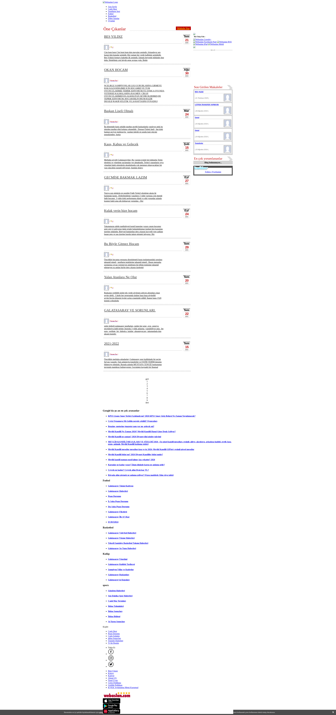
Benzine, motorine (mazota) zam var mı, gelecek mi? (131, 426)
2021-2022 (111, 343)
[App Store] (111, 703)
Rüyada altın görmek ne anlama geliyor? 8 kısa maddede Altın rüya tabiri (141, 475)
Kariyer (111, 676)
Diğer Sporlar (113, 18)
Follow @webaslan (213, 172)
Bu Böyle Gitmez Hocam (121, 244)
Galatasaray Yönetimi (117, 559)
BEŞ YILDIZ (113, 36)
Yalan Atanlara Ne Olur (120, 277)
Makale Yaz (183, 28)
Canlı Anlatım (114, 636)
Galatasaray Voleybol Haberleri (122, 533)
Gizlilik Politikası (115, 685)
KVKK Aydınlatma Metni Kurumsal (123, 687)
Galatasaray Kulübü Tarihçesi (121, 564)
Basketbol (112, 16)
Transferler (199, 143)
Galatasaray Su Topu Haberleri (122, 548)
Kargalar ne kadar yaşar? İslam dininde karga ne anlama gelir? (136, 465)
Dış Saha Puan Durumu (118, 507)
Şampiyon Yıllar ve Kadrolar (121, 569)
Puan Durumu (114, 496)
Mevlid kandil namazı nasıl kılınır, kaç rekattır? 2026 (131, 459)
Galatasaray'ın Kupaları (119, 580)
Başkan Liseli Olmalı (118, 111)
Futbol (110, 14)
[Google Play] (111, 708)
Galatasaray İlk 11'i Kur (119, 517)
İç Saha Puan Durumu (118, 501)
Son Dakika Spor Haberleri (120, 596)
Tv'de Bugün (113, 643)
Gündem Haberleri (116, 591)
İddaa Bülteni (114, 616)
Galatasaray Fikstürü (117, 512)
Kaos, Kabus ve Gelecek (121, 144)
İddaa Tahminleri (116, 606)
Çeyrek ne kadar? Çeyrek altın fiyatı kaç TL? (128, 470)
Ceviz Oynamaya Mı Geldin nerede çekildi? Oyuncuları (132, 421)
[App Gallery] (111, 713)
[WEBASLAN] (110, 2)
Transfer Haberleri (115, 641)
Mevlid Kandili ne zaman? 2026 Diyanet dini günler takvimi (134, 437)
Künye (111, 673)
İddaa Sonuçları (115, 611)
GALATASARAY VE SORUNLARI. (130, 310)
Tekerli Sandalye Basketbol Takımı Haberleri (128, 543)
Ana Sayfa (112, 7)
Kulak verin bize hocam (120, 211)
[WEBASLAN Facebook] (111, 654)
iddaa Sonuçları (114, 638)
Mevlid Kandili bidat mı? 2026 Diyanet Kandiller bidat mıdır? (135, 454)
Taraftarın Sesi (114, 11)
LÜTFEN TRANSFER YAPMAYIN (207, 105)
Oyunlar (111, 21)
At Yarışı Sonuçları (116, 621)
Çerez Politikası (114, 683)
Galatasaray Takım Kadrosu (120, 486)
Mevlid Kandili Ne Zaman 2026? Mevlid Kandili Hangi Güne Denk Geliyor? (142, 431)
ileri (147, 402)
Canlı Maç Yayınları (117, 601)
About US (112, 678)
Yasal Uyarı (113, 680)
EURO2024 (113, 522)
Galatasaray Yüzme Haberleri (121, 538)
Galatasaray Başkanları (118, 575)
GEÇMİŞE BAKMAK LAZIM (125, 177)
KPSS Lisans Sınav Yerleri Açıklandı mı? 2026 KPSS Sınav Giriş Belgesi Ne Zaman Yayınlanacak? (151, 416)
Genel (197, 117)
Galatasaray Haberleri (118, 491)
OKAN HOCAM (116, 70)
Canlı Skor (112, 9)
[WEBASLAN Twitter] (111, 666)
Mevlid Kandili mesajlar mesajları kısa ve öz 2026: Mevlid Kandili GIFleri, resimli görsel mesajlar (151, 449)
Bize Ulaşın (113, 671)
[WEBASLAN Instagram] (111, 660)
